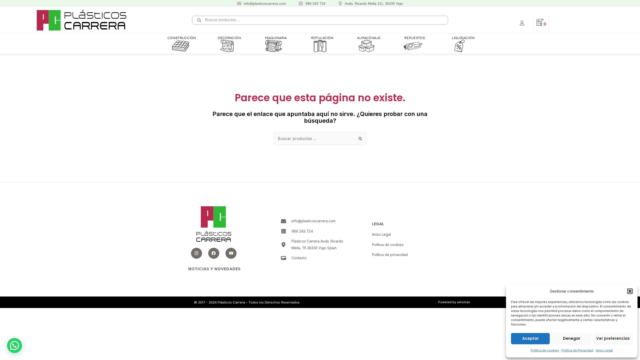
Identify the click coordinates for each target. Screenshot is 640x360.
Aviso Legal (604, 350)
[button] (630, 291)
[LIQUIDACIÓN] (459, 46)
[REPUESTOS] (413, 46)
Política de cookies (545, 350)
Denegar (571, 338)
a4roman (463, 302)
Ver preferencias (613, 338)
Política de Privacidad (577, 350)
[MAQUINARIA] (273, 46)
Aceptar (530, 338)
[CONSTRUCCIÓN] (180, 46)
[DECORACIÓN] (227, 46)
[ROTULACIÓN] (320, 46)
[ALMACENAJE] (366, 46)
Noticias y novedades (214, 269)
